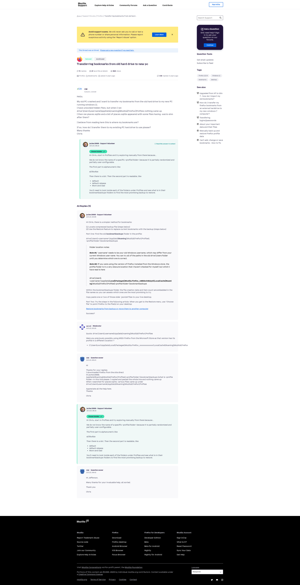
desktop (214, 80)
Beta (146, 542)
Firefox (100, 16)
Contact (133, 579)
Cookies (122, 579)
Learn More (159, 35)
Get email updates (205, 60)
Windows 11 (216, 76)
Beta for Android (151, 546)
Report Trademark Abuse (88, 538)
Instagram (222, 580)
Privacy (112, 579)
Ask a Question (150, 5)
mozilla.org (82, 579)
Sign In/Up (216, 5)
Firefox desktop (119, 542)
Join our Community (86, 550)
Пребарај (220, 18)
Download (116, 538)
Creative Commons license (90, 574)
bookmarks (202, 80)
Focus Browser (119, 555)
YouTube (217, 580)
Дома (79, 16)
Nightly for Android (153, 555)
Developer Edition (152, 538)
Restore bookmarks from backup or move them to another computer (117, 309)
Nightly (147, 550)
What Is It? (182, 542)
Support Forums (89, 16)
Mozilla (83, 521)
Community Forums (128, 5)
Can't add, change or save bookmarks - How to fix (211, 141)
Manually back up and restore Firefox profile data (210, 134)
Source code (82, 542)
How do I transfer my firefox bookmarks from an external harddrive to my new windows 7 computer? (211, 108)
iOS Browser (117, 550)
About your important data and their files (210, 125)
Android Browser (119, 546)
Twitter (80, 546)
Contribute (167, 5)
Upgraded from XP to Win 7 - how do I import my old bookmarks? (211, 96)
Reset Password (184, 546)
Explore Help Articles (104, 5)
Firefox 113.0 (203, 76)
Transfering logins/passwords (208, 119)
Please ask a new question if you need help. (117, 50)
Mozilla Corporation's (91, 567)
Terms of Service (98, 579)
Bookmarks (92, 76)
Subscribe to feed (205, 63)
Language (195, 567)
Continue (210, 45)
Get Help (181, 555)
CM (85, 89)
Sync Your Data (184, 550)
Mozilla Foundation (133, 567)
